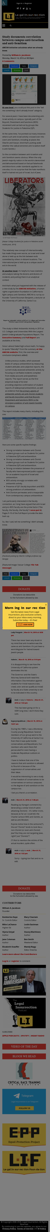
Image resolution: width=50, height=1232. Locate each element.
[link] (25, 605)
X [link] (46, 604)
